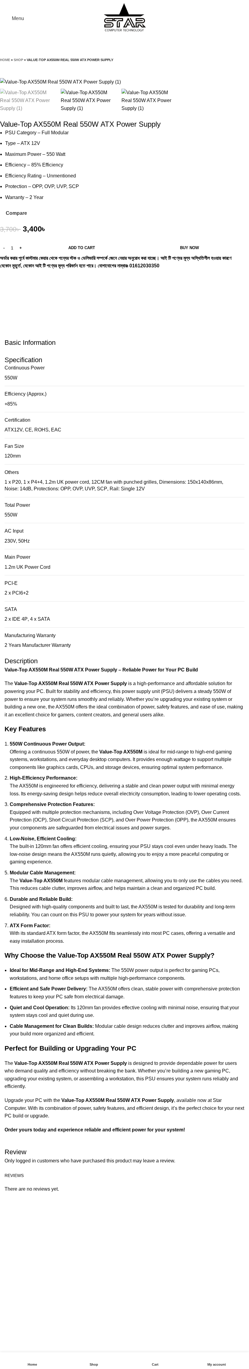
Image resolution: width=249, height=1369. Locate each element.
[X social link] (13, 274)
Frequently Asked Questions (117, 1292)
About (93, 1247)
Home (5, 60)
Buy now (189, 247)
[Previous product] (3, 66)
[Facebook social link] (5, 274)
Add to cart (81, 247)
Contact (95, 1258)
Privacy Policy (102, 1269)
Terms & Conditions (108, 1281)
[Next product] (15, 66)
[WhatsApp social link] (21, 274)
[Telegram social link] (29, 274)
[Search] (242, 18)
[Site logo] (124, 18)
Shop (18, 60)
